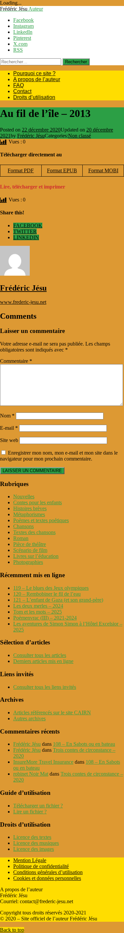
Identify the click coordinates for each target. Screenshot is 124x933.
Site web (9, 440)
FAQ (18, 85)
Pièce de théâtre (29, 544)
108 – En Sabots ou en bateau (84, 744)
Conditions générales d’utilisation (48, 872)
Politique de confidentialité (41, 866)
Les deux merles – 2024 (38, 606)
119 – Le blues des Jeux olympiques (51, 588)
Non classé (79, 135)
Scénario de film (30, 550)
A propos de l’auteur (36, 79)
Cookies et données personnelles (47, 878)
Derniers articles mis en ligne (43, 661)
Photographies (28, 562)
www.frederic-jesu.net (23, 302)
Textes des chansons (34, 532)
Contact (22, 91)
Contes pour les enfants (37, 502)
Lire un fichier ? (30, 811)
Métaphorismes (29, 514)
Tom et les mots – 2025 (37, 612)
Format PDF (21, 170)
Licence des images (33, 849)
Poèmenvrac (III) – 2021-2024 (45, 618)
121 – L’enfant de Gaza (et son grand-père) (58, 600)
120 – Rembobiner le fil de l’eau (47, 594)
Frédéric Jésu (31, 135)
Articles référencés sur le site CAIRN (52, 712)
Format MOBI (103, 170)
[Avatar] (15, 274)
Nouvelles (23, 496)
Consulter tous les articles (39, 655)
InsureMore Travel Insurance (43, 762)
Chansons (23, 526)
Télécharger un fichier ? (38, 805)
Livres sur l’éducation (36, 556)
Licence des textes (32, 837)
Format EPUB (62, 170)
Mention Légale (29, 860)
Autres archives (29, 718)
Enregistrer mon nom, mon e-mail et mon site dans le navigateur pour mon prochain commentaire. (59, 456)
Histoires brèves (30, 508)
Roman (20, 538)
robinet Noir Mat (30, 774)
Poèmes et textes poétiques (41, 520)
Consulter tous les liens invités (44, 687)
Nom (7, 415)
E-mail (9, 428)
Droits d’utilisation (34, 97)
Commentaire (16, 361)
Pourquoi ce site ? (34, 73)
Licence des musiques (36, 843)
